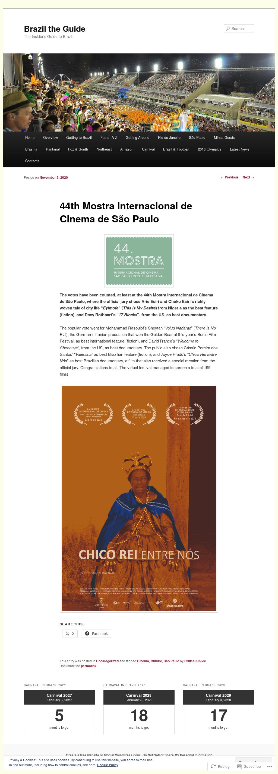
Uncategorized (107, 660)
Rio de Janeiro (169, 137)
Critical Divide (195, 660)
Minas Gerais (224, 137)
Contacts (32, 160)
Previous (230, 177)
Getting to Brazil (79, 137)
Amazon (126, 149)
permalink (88, 665)
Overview (50, 137)
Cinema (143, 660)
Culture (156, 660)
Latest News (239, 149)
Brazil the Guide (55, 28)
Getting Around (137, 137)
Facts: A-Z (108, 137)
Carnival (148, 149)
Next (248, 177)
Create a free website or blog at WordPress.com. (103, 755)
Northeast (104, 149)
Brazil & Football (176, 149)
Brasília (31, 149)
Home (29, 137)
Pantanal (53, 149)
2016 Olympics (210, 149)
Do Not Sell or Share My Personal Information (177, 755)
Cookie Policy (107, 764)
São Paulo (197, 137)
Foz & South (78, 149)
